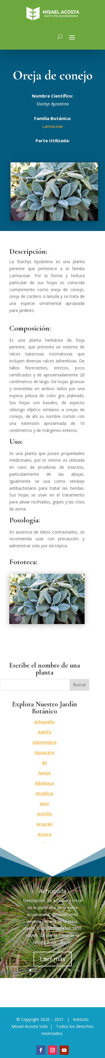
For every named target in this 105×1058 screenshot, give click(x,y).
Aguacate (44, 752)
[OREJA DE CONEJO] (47, 622)
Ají (44, 762)
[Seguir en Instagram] (52, 1050)
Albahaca (44, 783)
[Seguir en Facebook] (41, 1050)
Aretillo (44, 813)
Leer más (52, 959)
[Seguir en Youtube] (64, 1050)
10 (75, 970)
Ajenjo (44, 773)
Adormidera (44, 742)
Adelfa (44, 732)
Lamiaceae (52, 126)
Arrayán (44, 824)
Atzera (44, 834)
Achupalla (44, 722)
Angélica (44, 793)
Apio (44, 803)
